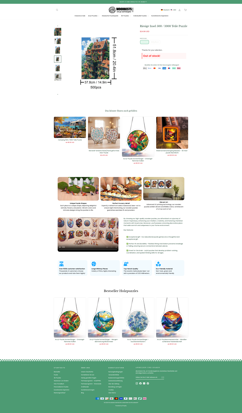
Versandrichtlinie (113, 375)
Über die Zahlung (113, 384)
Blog (82, 393)
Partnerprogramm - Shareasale (91, 384)
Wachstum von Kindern (61, 381)
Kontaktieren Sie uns (87, 375)
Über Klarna (112, 393)
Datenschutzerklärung (115, 381)
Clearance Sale (79, 16)
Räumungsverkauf (59, 393)
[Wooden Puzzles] (121, 10)
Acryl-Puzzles (93, 16)
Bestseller (57, 372)
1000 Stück (155, 42)
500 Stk (144, 42)
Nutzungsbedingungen (115, 372)
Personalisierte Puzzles (61, 387)
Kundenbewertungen (87, 390)
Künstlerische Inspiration (159, 16)
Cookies (111, 390)
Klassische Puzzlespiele (110, 16)
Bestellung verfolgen (115, 387)
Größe (143, 38)
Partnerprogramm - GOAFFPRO (91, 381)
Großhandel (85, 387)
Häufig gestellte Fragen (88, 378)
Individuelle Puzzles (140, 16)
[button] (168, 10)
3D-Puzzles (125, 16)
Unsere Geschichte (87, 372)
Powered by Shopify (121, 405)
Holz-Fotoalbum (59, 384)
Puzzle (56, 375)
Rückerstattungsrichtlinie (116, 378)
